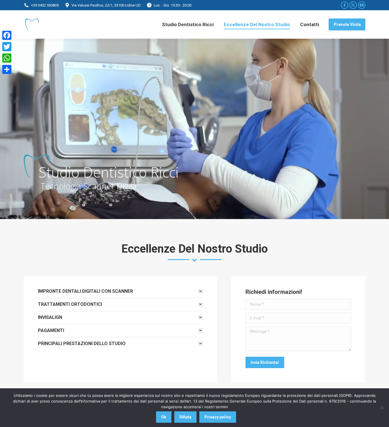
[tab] (120, 291)
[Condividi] (7, 69)
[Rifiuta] (382, 408)
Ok (163, 417)
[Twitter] (7, 46)
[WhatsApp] (7, 58)
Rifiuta (185, 417)
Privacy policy (217, 417)
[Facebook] (7, 35)
